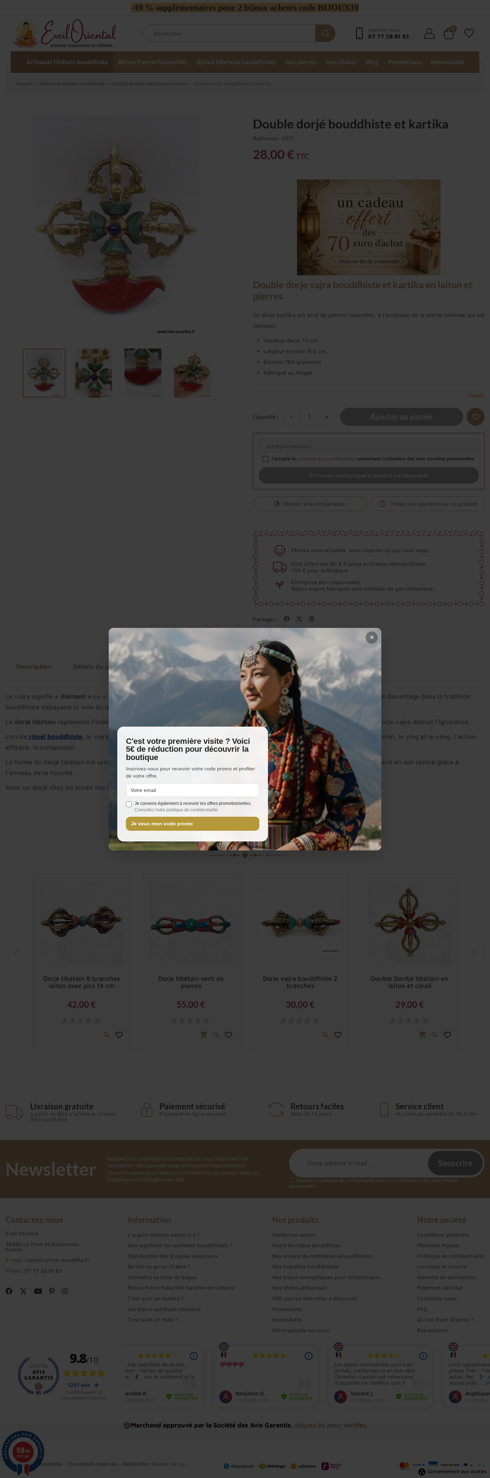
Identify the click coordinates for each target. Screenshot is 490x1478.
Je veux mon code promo (162, 824)
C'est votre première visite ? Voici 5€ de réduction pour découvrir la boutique (188, 749)
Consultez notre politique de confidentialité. (177, 809)
